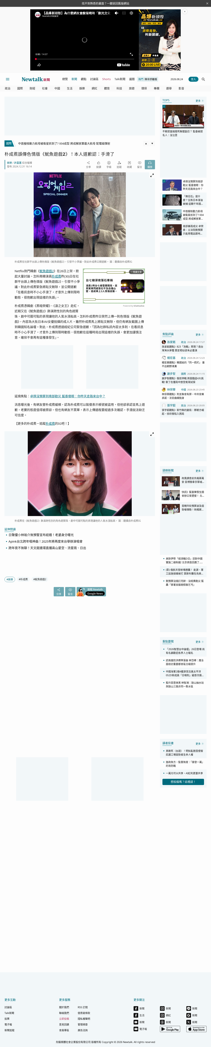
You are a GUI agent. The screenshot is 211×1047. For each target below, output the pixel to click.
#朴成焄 (23, 579)
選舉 (169, 88)
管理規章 (83, 1024)
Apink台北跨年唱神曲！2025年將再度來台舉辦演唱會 (46, 541)
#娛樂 (10, 579)
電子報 (8, 1024)
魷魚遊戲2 (47, 271)
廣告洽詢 (83, 1030)
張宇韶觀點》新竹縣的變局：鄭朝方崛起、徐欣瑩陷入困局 (183, 411)
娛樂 (82, 88)
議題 (132, 79)
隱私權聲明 (84, 1018)
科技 (119, 88)
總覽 (65, 79)
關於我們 (64, 1007)
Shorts (106, 79)
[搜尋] (203, 79)
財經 (32, 88)
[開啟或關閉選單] (7, 79)
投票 (6, 1018)
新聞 (74, 79)
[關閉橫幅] (207, 3)
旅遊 (132, 88)
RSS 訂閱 (83, 1007)
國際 (20, 88)
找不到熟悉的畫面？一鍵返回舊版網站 (105, 3)
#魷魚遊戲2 (39, 579)
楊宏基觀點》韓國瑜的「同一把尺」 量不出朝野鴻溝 (183, 364)
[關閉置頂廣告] (185, 11)
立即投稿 (64, 1018)
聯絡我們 (64, 1013)
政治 (7, 88)
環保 (144, 88)
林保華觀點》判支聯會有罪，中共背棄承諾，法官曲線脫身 (183, 396)
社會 (45, 88)
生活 (69, 88)
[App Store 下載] (196, 1029)
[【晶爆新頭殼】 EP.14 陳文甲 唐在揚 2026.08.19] (160, 40)
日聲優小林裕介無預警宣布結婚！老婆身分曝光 (41, 535)
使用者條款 (84, 1013)
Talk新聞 (119, 79)
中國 (57, 88)
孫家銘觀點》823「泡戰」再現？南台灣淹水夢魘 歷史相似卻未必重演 (182, 348)
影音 (181, 88)
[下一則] (152, 143)
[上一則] (146, 143)
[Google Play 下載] (170, 1029)
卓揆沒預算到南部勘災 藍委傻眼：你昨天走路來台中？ (67, 396)
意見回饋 (64, 1024)
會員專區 (64, 1030)
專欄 (156, 88)
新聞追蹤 (9, 1030)
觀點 (83, 79)
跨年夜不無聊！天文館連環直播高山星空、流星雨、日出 (47, 548)
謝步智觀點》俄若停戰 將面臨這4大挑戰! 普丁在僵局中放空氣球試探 (183, 380)
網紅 (94, 88)
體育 (107, 88)
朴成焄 (56, 276)
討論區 (94, 79)
